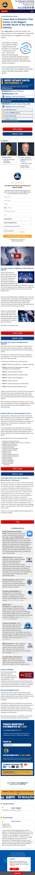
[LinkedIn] (23, 8)
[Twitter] (21, 8)
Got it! (14, 869)
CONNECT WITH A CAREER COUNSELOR (17, 236)
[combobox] (5, 207)
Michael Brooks (7, 157)
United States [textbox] (8, 219)
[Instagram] (28, 8)
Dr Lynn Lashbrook (25, 158)
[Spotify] (30, 8)
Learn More (12, 865)
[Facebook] (26, 8)
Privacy (22, 853)
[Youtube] (19, 8)
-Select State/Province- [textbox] (10, 222)
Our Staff (18, 853)
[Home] (5, 5)
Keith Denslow (16, 821)
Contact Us (13, 853)
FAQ (17, 522)
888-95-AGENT (22, 855)
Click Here (14, 652)
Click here (8, 96)
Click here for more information (16, 600)
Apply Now (4, 11)
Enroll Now (17, 134)
